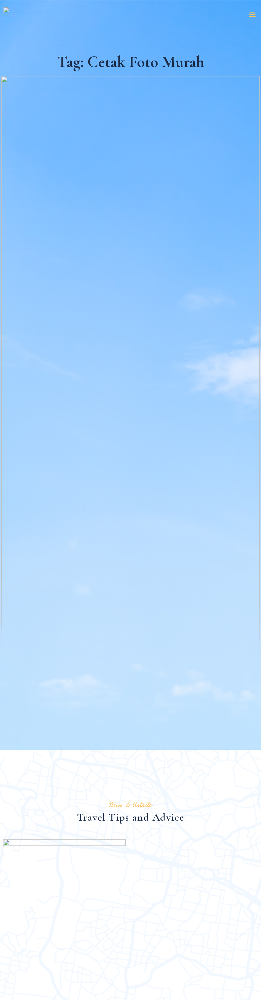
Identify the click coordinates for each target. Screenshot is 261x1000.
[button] (252, 14)
